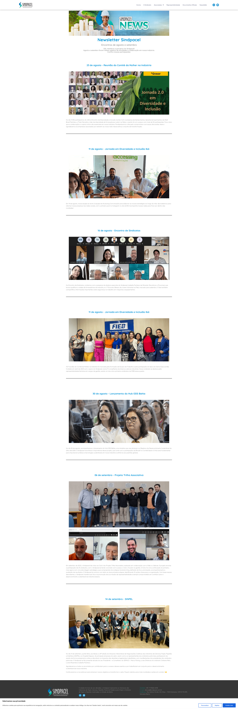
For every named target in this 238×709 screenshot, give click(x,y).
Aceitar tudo (229, 705)
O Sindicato (147, 5)
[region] (119, 703)
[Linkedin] (217, 5)
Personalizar (205, 705)
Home (138, 5)
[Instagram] (214, 5)
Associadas (158, 5)
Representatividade (173, 5)
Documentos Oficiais (190, 5)
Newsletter (203, 5)
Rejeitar (217, 705)
